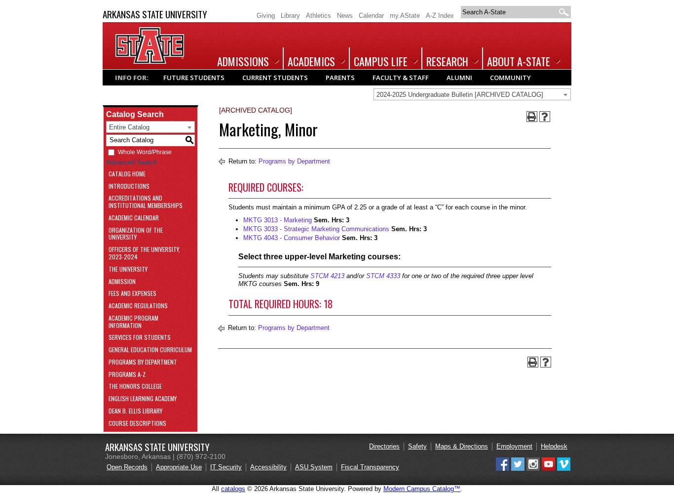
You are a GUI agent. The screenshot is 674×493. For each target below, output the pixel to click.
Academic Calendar (134, 218)
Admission (122, 282)
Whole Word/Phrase (145, 152)
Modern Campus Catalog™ (421, 489)
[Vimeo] (563, 468)
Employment (514, 446)
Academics (311, 61)
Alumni (459, 77)
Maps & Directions (461, 446)
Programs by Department (143, 362)
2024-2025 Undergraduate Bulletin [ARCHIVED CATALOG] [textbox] (459, 94)
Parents (340, 77)
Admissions (243, 61)
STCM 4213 (327, 276)
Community (510, 77)
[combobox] (472, 94)
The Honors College (135, 386)
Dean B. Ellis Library (135, 411)
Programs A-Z (127, 374)
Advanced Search (131, 162)
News (345, 15)
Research (447, 61)
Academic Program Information (133, 322)
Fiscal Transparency (370, 467)
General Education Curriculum (150, 350)
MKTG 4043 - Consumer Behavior (291, 238)
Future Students (194, 77)
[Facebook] (502, 468)
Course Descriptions (137, 423)
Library (290, 15)
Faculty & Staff (401, 77)
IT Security (226, 467)
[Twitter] (517, 468)
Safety (417, 446)
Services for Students (140, 337)
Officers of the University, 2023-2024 (144, 253)
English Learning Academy (143, 399)
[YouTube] (548, 468)
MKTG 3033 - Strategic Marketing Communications (316, 229)
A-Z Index (440, 15)
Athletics (318, 15)
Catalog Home (127, 174)
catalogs (233, 489)
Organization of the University (136, 234)
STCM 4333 (383, 276)
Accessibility (268, 467)
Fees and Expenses (132, 293)
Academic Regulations (138, 306)
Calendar (371, 15)
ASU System (314, 467)
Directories (384, 446)
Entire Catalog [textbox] (129, 127)
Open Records (127, 467)
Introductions (129, 186)
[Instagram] (533, 468)
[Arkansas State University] (149, 61)
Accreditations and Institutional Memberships (146, 202)
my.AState (405, 15)
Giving (266, 15)
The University (128, 269)
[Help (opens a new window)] (544, 116)
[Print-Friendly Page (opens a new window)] (531, 116)
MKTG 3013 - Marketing (277, 220)
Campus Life (381, 61)
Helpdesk (554, 446)
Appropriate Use (179, 467)
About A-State (518, 61)
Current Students (275, 77)
